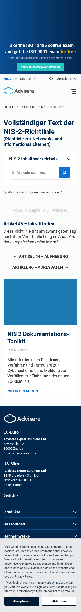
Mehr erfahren (22, 391)
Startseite (9, 106)
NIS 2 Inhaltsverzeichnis (33, 159)
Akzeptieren (22, 601)
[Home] (17, 91)
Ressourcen (27, 106)
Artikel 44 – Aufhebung (43, 256)
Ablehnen (59, 601)
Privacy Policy (23, 576)
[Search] (51, 78)
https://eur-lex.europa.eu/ (44, 192)
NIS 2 (41, 106)
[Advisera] (22, 418)
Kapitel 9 (37, 210)
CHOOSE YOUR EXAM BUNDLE (40, 66)
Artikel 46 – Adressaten (37, 267)
